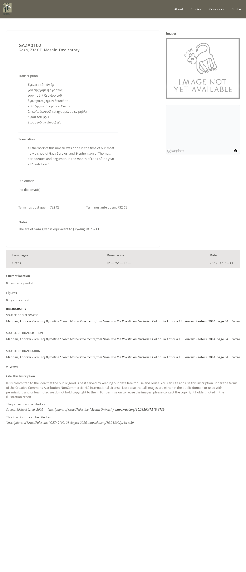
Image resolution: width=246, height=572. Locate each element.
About (178, 9)
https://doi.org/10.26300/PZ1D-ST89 (140, 409)
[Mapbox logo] (175, 151)
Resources (216, 9)
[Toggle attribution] (235, 150)
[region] (203, 129)
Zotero (236, 321)
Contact (237, 9)
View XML (12, 367)
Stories (196, 9)
